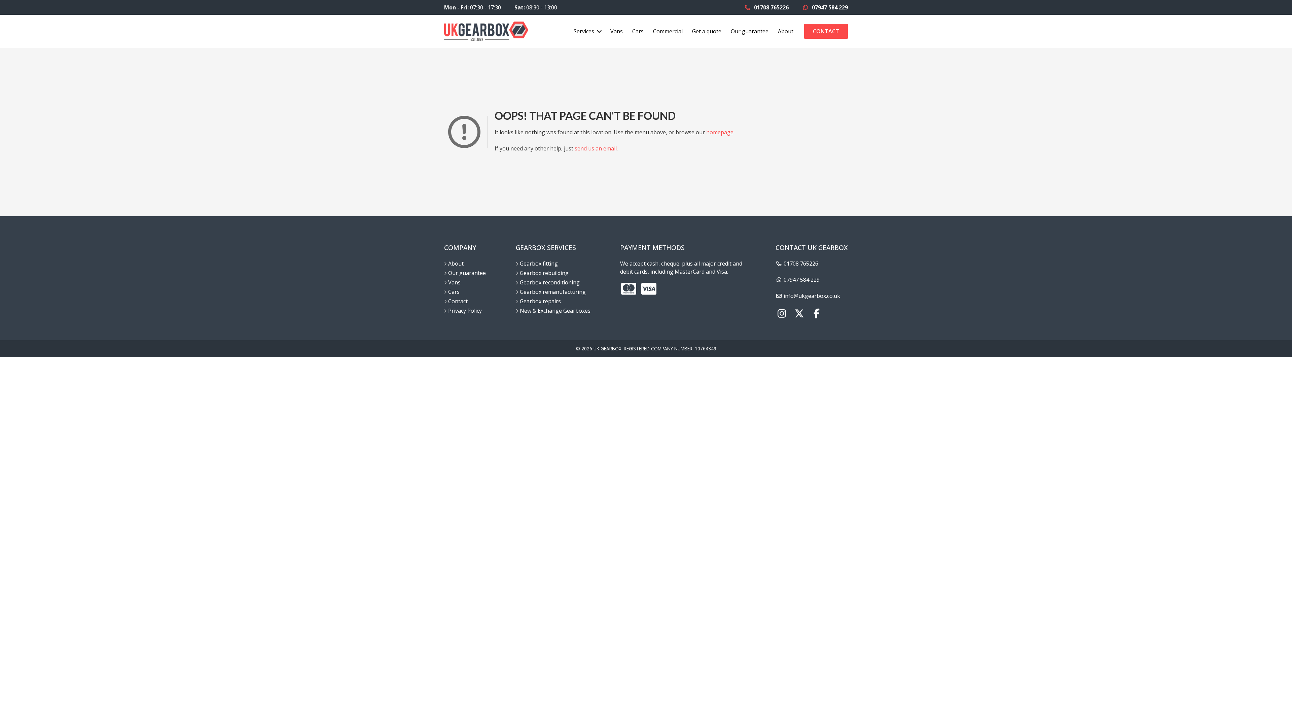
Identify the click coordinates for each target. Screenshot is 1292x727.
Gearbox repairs (540, 301)
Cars (638, 31)
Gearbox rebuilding (544, 273)
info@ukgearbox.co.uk (811, 296)
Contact (826, 31)
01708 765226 (771, 7)
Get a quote (706, 31)
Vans (616, 31)
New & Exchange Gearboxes (555, 310)
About (785, 31)
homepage (719, 132)
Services (584, 31)
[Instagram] (782, 314)
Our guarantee (749, 31)
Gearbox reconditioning (550, 282)
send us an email (596, 148)
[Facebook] (817, 314)
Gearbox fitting (539, 263)
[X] (799, 314)
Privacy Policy (465, 310)
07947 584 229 (829, 7)
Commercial (668, 31)
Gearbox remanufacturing (553, 292)
